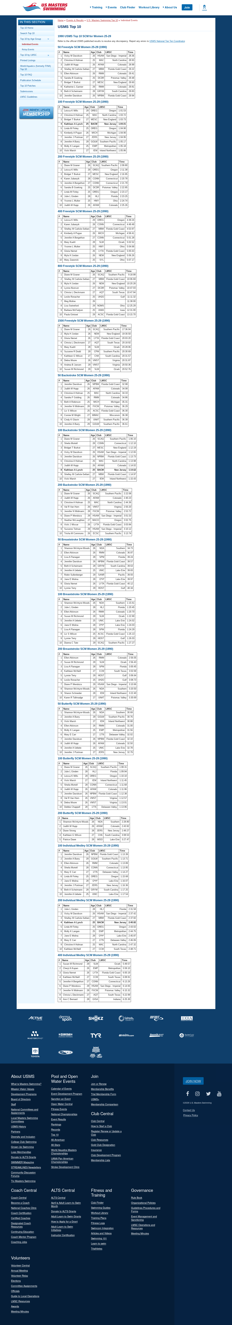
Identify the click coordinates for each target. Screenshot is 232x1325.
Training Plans (98, 1218)
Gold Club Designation (103, 1144)
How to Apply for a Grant (64, 1221)
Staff (13, 1104)
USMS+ (95, 1099)
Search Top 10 (27, 33)
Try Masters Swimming (23, 1181)
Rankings (56, 1124)
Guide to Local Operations (25, 1296)
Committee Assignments (24, 1286)
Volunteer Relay (19, 1275)
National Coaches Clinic (24, 1208)
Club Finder (127, 7)
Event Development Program (66, 1093)
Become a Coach (20, 1202)
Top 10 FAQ (26, 74)
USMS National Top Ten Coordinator (167, 41)
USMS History (18, 1126)
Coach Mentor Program (23, 1236)
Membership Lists (100, 1160)
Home (61, 20)
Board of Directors (21, 1099)
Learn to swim (98, 1243)
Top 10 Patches (28, 85)
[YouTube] (219, 1094)
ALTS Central (58, 1197)
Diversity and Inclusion (23, 1136)
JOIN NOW (193, 1081)
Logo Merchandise (21, 1152)
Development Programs (24, 1094)
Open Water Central (62, 1104)
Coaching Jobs (19, 1242)
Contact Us (189, 1110)
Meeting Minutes (140, 1233)
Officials (15, 1291)
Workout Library (149, 7)
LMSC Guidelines (28, 97)
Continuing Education (22, 1231)
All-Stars (55, 1144)
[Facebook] (187, 1094)
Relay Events (28, 49)
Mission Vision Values (22, 1089)
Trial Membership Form (103, 1094)
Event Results (58, 1119)
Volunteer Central (20, 1265)
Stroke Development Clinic (65, 1167)
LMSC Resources (20, 1301)
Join (187, 7)
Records (55, 1129)
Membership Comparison (104, 1104)
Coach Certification (21, 1213)
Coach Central (18, 1197)
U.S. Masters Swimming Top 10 (102, 20)
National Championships (64, 1114)
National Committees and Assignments (24, 1111)
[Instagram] (197, 1094)
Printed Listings (27, 60)
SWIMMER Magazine (22, 1162)
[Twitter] (208, 1094)
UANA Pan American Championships (62, 1160)
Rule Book (136, 1197)
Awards (15, 1306)
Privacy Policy (190, 1115)
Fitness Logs (98, 1223)
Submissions (26, 91)
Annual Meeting (19, 1270)
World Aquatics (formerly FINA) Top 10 (35, 68)
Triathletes (96, 1248)
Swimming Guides (100, 1207)
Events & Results (75, 20)
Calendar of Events (61, 1088)
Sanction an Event (61, 1099)
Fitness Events (59, 1109)
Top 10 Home (26, 28)
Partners (15, 1131)
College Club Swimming (24, 1141)
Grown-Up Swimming (22, 1147)
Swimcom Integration (102, 1228)
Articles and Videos (101, 1233)
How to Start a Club (101, 1126)
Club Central (97, 1121)
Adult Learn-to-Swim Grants (66, 1216)
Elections (16, 1280)
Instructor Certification (63, 1235)
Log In (204, 10)
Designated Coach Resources (21, 1224)
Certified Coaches (20, 1218)
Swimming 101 (99, 1238)
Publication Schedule (30, 80)
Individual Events (30, 44)
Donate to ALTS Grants (23, 1157)
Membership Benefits (102, 1089)
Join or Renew (98, 1084)
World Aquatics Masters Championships (64, 1151)
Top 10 (55, 1134)
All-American (58, 1139)
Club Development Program (106, 1155)
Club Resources (99, 1139)
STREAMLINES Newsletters (26, 1167)
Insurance (96, 1150)
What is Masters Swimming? (26, 1084)
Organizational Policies (143, 1202)
